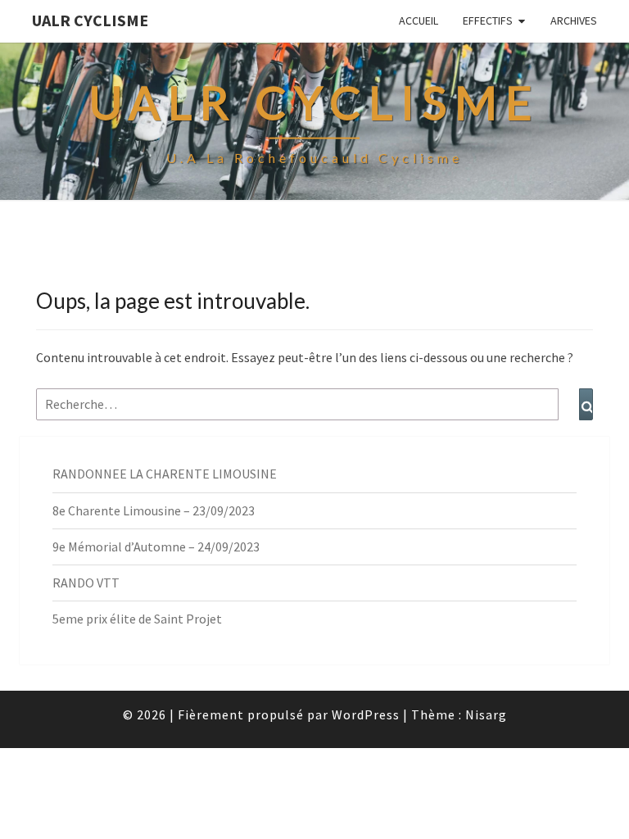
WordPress (366, 714)
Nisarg (486, 714)
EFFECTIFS (488, 20)
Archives (573, 20)
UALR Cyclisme (90, 20)
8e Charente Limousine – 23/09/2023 (153, 510)
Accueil (418, 20)
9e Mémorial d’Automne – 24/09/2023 (156, 546)
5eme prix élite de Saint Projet (137, 618)
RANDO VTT (86, 582)
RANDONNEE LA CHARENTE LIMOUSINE (164, 473)
